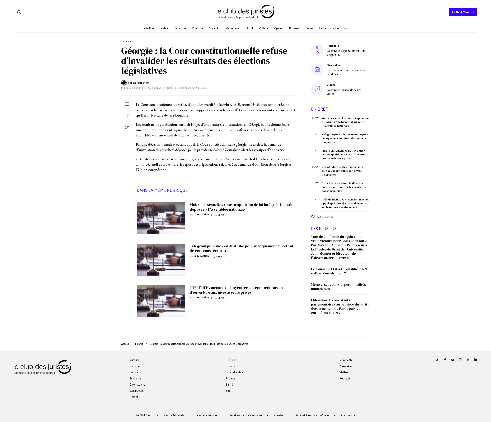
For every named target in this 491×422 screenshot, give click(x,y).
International (232, 28)
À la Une (149, 28)
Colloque (135, 366)
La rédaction (141, 82)
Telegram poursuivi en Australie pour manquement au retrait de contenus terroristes (345, 138)
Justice (164, 28)
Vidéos (343, 372)
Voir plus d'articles (322, 216)
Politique (197, 28)
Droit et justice (235, 372)
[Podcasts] (317, 50)
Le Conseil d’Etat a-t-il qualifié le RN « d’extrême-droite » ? (339, 271)
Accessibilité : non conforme (312, 415)
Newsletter (346, 360)
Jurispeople (137, 390)
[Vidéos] (317, 89)
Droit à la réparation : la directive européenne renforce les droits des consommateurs (344, 187)
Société (213, 28)
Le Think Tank (460, 12)
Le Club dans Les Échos (333, 28)
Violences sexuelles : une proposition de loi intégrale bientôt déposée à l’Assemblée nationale (345, 122)
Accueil (125, 343)
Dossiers (294, 28)
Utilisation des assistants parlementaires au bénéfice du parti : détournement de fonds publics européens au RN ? (340, 306)
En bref (139, 343)
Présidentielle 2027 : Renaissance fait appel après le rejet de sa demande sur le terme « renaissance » (345, 203)
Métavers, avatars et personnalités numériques (338, 286)
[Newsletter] (317, 69)
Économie (180, 28)
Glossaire (345, 366)
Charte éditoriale (174, 415)
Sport (249, 28)
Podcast (344, 378)
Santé (229, 384)
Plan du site (348, 415)
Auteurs (134, 360)
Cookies (278, 415)
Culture (263, 28)
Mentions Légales (207, 415)
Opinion (278, 28)
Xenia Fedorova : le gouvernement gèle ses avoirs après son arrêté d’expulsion (343, 171)
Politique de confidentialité (246, 415)
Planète (230, 378)
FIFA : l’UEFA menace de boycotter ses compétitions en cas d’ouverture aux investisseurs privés (344, 154)
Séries (309, 28)
